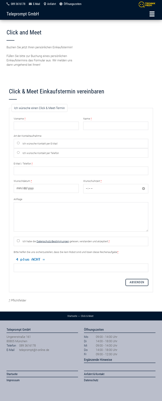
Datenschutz (91, 380)
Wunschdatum (23, 181)
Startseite (12, 374)
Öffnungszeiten (72, 4)
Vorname (20, 118)
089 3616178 (18, 4)
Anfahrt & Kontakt (94, 374)
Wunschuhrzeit (92, 181)
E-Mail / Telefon (23, 163)
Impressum (13, 380)
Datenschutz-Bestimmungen (53, 241)
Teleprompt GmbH (23, 14)
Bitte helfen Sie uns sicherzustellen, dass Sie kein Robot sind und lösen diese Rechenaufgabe (66, 252)
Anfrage (18, 199)
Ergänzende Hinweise (98, 360)
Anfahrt (51, 4)
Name (87, 118)
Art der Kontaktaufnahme (27, 135)
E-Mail (36, 4)
